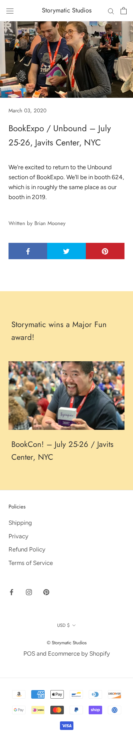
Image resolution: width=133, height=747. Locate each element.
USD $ (63, 625)
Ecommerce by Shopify (79, 653)
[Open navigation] (9, 10)
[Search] (111, 10)
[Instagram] (29, 592)
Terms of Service (31, 562)
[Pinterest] (46, 592)
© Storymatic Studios (67, 642)
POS (29, 653)
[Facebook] (12, 592)
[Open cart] (124, 10)
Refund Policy (27, 549)
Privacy (18, 536)
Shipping (20, 522)
